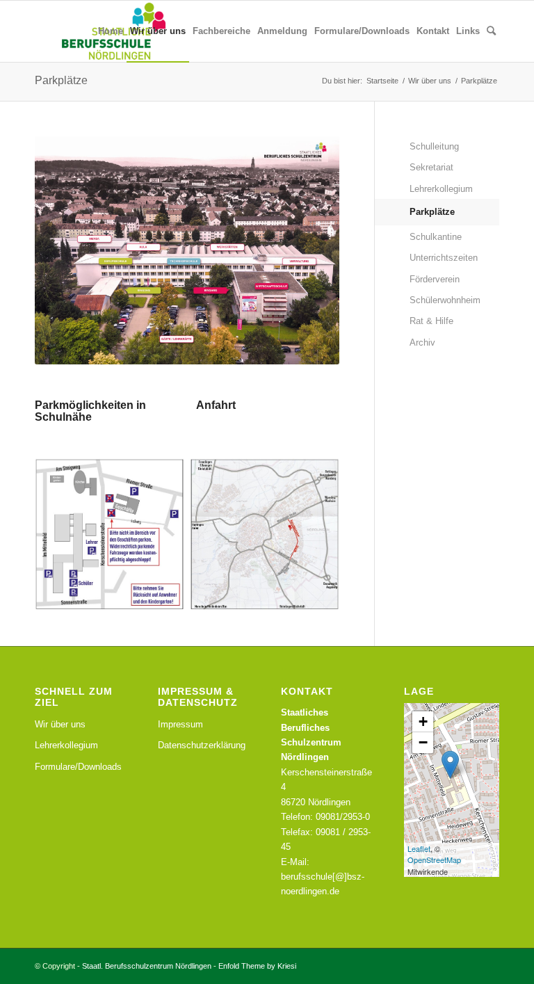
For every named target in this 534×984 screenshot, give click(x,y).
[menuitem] (111, 31)
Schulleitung (434, 146)
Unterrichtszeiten (444, 257)
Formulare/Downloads (78, 766)
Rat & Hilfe (431, 321)
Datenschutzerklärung (201, 745)
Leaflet (418, 848)
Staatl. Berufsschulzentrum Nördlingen (146, 966)
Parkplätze (61, 80)
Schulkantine (436, 237)
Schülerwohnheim (445, 300)
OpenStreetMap (434, 859)
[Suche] (491, 31)
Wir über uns (60, 724)
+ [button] (423, 721)
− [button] (423, 742)
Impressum (180, 724)
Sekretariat (431, 167)
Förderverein (435, 279)
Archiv (422, 342)
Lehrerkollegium (441, 189)
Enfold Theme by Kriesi (257, 966)
